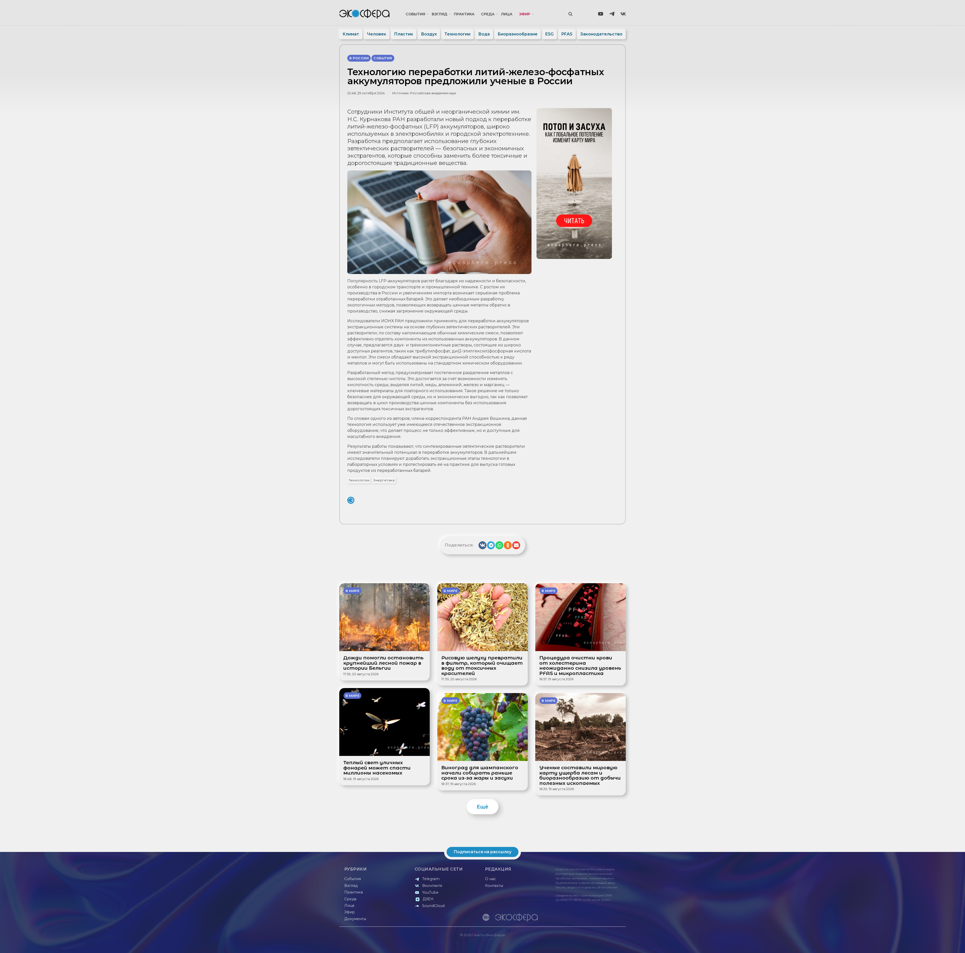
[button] (482, 545)
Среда (488, 14)
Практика (464, 14)
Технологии (457, 34)
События (415, 14)
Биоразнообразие (518, 34)
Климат (351, 34)
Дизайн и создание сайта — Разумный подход (594, 944)
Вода (484, 34)
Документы (355, 919)
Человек (376, 34)
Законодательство (601, 34)
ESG (549, 34)
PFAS (566, 34)
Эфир (524, 14)
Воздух (429, 34)
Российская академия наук (433, 93)
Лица (506, 14)
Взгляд (439, 14)
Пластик (403, 34)
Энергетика (384, 480)
